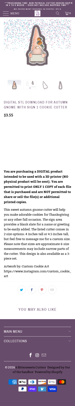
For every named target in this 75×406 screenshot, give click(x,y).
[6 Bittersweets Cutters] (37, 13)
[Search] (58, 13)
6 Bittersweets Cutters (31, 367)
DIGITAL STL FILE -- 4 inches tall (27, 131)
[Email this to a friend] (52, 290)
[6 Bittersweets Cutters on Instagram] (37, 355)
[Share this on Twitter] (22, 290)
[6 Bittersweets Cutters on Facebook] (30, 355)
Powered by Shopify (48, 372)
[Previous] (7, 46)
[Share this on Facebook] (32, 290)
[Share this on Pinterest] (42, 290)
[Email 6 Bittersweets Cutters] (44, 355)
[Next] (67, 46)
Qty (6, 142)
